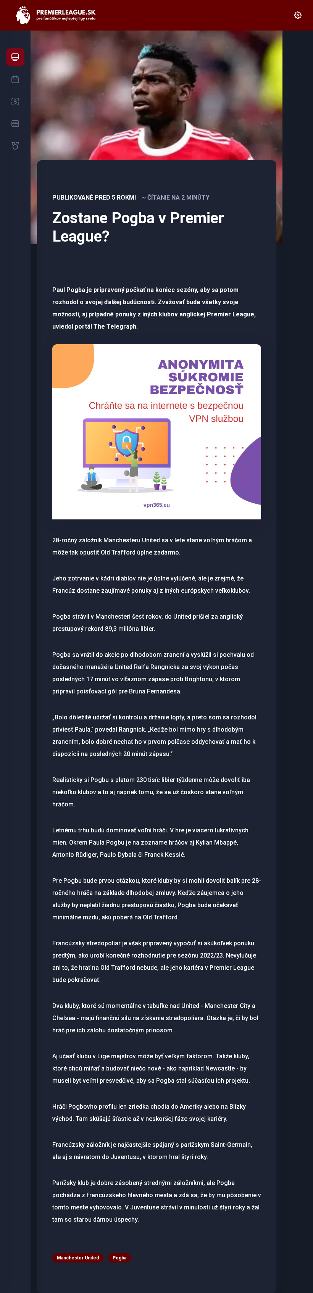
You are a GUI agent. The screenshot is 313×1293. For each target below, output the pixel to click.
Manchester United (78, 1258)
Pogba (119, 1258)
